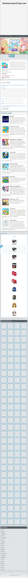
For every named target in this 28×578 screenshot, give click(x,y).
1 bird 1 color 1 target (14, 126)
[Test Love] (10, 366)
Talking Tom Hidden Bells (15, 186)
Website (3, 103)
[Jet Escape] (17, 515)
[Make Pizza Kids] (17, 400)
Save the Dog (12, 208)
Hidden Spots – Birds (14, 199)
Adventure (3, 531)
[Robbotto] (5, 119)
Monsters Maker (13, 220)
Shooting (3, 565)
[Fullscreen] (10, 55)
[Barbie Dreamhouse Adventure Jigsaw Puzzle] (10, 434)
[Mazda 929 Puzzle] (10, 387)
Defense (2, 543)
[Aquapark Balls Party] (24, 380)
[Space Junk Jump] (24, 488)
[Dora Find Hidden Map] (10, 495)
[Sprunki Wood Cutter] (24, 326)
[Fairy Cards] (17, 454)
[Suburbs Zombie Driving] (10, 481)
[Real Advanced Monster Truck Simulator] (17, 373)
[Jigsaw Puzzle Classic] (4, 508)
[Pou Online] (4, 481)
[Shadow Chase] (4, 427)
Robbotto (12, 116)
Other (2, 78)
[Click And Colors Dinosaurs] (10, 393)
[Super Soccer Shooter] (4, 407)
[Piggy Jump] (4, 461)
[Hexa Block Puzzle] (4, 515)
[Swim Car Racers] (10, 339)
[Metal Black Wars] (10, 427)
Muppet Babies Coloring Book (16, 139)
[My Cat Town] (4, 65)
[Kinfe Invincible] (24, 346)
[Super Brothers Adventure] (10, 353)
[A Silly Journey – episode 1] (4, 380)
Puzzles (2, 561)
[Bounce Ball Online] (5, 166)
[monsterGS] (17, 501)
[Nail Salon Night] (10, 420)
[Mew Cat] (24, 515)
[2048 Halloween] (4, 387)
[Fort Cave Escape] (24, 414)
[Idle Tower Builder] (17, 434)
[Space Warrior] (5, 155)
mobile (12, 75)
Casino (2, 539)
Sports (2, 567)
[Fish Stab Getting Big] (24, 407)
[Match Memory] (10, 400)
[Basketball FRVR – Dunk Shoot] (24, 454)
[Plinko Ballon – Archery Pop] (10, 522)
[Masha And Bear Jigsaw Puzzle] (24, 441)
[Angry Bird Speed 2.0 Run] (17, 447)
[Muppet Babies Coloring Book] (5, 142)
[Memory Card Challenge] (10, 373)
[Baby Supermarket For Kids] (17, 508)
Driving (2, 547)
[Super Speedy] (10, 488)
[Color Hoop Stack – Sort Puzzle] (24, 373)
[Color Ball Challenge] (4, 360)
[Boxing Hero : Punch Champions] (17, 495)
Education (3, 549)
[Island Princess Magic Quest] (10, 380)
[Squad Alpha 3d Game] (24, 353)
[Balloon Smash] (4, 339)
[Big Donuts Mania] (10, 508)
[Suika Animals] (24, 474)
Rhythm (2, 563)
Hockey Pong (3, 553)
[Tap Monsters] (17, 468)
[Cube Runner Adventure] (10, 414)
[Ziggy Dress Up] (4, 326)
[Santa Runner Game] (17, 366)
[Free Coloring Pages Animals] (17, 353)
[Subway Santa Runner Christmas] (17, 346)
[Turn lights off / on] (13, 55)
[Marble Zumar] (17, 387)
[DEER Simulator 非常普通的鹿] (17, 360)
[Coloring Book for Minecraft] (4, 488)
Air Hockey (3, 533)
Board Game (3, 537)
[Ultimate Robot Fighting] (24, 366)
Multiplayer (3, 557)
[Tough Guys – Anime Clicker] (17, 407)
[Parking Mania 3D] (4, 495)
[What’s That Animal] (4, 522)
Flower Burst (12, 176)
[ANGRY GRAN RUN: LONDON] (17, 333)
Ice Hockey (3, 555)
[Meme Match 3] (4, 434)
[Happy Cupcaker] (10, 333)
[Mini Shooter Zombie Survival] (24, 434)
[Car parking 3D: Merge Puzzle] (10, 454)
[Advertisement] (14, 20)
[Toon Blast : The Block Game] (24, 501)
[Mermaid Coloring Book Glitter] (17, 427)
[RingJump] (24, 333)
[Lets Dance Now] (4, 501)
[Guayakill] (10, 346)
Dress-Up (3, 545)
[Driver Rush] (4, 366)
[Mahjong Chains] (4, 353)
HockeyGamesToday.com (14, 575)
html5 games (6, 75)
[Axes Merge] (17, 522)
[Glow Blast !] (24, 400)
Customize (3, 541)
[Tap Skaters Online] (24, 522)
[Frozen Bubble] (24, 420)
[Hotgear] (10, 468)
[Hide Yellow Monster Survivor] (24, 481)
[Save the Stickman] (4, 333)
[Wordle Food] (4, 441)
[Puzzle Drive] (17, 339)
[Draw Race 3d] (4, 447)
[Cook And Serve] (4, 393)
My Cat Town (5, 60)
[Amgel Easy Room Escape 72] (24, 447)
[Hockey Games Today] (14, 3)
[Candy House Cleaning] (24, 393)
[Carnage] (10, 326)
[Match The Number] (17, 414)
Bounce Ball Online (14, 164)
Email (2, 101)
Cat (2, 75)
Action (2, 529)
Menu (14, 36)
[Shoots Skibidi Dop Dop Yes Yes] (4, 474)
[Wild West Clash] (17, 461)
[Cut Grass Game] (17, 488)
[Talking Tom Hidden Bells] (5, 189)
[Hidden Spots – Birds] (5, 202)
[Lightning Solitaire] (24, 387)
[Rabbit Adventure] (4, 400)
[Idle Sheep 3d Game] (17, 393)
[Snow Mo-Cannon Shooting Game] (4, 420)
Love (10, 75)
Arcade (2, 535)
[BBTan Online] (10, 360)
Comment (3, 88)
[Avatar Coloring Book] (10, 461)
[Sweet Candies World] (4, 373)
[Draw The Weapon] (17, 420)
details (21, 318)
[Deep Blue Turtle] (17, 474)
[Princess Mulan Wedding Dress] (24, 508)
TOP (1, 246)
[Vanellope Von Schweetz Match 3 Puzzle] (10, 407)
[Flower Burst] (5, 179)
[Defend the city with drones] (24, 339)
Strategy (2, 569)
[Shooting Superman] (17, 380)
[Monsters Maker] (5, 223)
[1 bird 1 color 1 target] (5, 129)
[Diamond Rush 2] (4, 454)
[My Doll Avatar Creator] (10, 515)
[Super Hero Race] (17, 326)
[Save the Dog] (5, 211)
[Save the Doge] (4, 346)
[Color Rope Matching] (17, 441)
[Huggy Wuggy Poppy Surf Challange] (10, 441)
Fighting (2, 551)
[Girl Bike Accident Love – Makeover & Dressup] (10, 474)
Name (2, 99)
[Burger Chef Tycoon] (17, 481)
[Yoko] (24, 427)
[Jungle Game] (4, 468)
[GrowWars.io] (24, 360)
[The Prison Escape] (10, 447)
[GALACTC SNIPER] (4, 414)
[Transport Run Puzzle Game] (10, 501)
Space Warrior (13, 152)
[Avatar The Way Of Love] (24, 468)
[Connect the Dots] (24, 461)
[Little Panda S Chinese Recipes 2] (24, 495)
